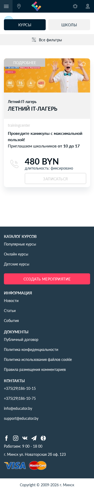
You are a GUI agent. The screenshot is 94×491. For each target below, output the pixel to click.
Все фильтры (50, 39)
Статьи (10, 310)
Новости (11, 300)
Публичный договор (21, 339)
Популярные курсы (20, 244)
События (11, 320)
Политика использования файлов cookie (38, 359)
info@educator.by (18, 408)
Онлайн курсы (16, 254)
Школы (69, 24)
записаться (55, 178)
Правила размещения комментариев (35, 369)
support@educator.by (21, 418)
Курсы (24, 24)
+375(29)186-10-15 (20, 388)
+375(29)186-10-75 (20, 398)
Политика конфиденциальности (31, 349)
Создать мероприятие (47, 279)
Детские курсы (16, 264)
